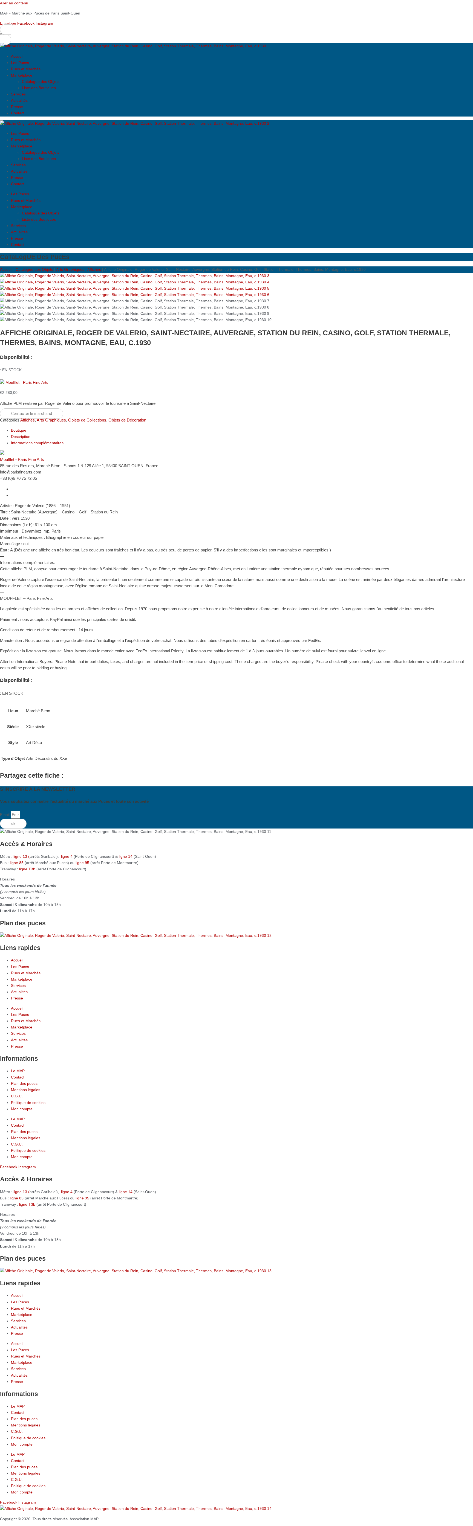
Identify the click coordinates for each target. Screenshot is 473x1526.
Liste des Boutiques (39, 88)
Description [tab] (20, 436)
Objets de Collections (87, 420)
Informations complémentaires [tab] (37, 443)
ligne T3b (27, 869)
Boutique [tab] (18, 430)
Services (18, 94)
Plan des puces (24, 1083)
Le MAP (18, 1071)
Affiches (94, 269)
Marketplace (21, 75)
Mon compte (22, 1109)
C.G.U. (17, 1096)
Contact (17, 113)
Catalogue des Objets (40, 81)
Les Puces (20, 62)
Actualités (19, 100)
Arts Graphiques (70, 269)
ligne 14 (126, 856)
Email (5, 814)
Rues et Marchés (26, 69)
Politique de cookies (28, 1102)
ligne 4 (67, 856)
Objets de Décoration (127, 420)
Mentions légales (25, 1090)
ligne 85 (17, 863)
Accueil (17, 56)
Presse (17, 106)
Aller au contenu (14, 3)
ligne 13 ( (21, 856)
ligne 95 (83, 863)
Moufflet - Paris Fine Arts (26, 382)
